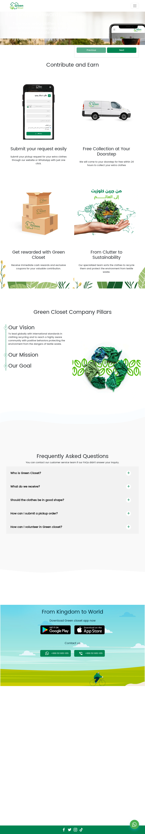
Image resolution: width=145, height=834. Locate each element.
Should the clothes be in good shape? (37, 500)
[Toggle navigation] (135, 6)
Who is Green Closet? (25, 473)
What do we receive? (25, 486)
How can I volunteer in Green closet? (36, 527)
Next (121, 50)
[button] (17, 46)
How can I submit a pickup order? (34, 513)
